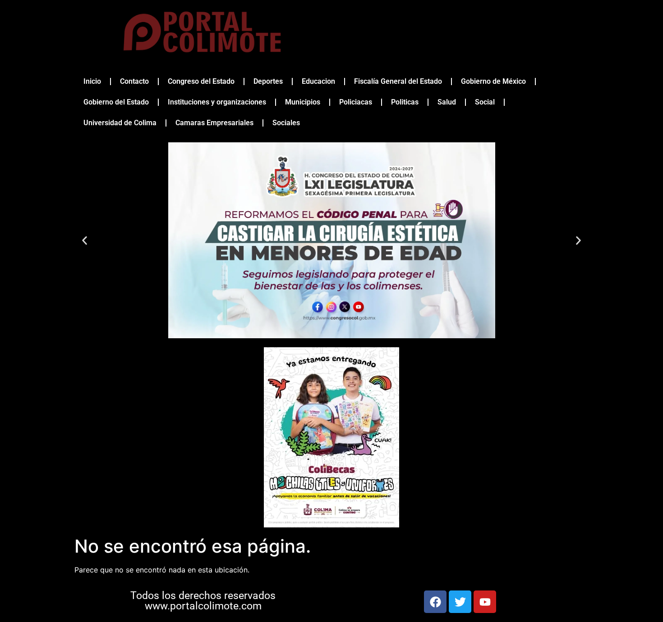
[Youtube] (485, 601)
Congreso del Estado (201, 81)
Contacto (134, 81)
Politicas (405, 102)
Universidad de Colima (120, 122)
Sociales (286, 122)
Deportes (268, 81)
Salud (446, 102)
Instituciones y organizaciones (217, 102)
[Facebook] (435, 601)
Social (485, 102)
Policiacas (355, 102)
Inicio (92, 81)
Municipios (302, 102)
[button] (84, 240)
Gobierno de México (493, 81)
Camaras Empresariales (214, 122)
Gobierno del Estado (116, 102)
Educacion (318, 81)
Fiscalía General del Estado (398, 81)
